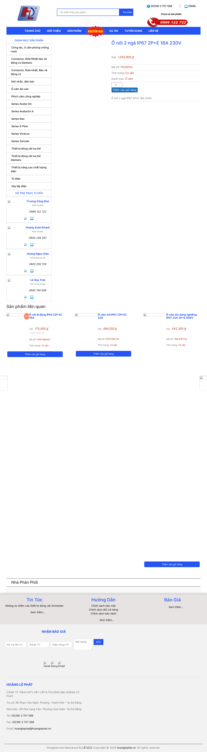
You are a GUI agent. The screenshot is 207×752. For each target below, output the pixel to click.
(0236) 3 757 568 (161, 6)
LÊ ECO (87, 747)
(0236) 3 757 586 (23, 722)
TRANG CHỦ (32, 30)
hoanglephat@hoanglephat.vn (33, 728)
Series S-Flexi (19, 126)
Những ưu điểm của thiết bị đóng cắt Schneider (34, 605)
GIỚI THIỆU (54, 30)
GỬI (98, 642)
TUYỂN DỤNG (133, 30)
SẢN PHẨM (74, 30)
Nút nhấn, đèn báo (22, 81)
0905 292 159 (37, 264)
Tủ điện (16, 178)
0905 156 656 (37, 290)
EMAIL (192, 6)
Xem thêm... (38, 612)
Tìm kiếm (127, 12)
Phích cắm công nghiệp (25, 96)
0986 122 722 (37, 211)
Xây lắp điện (19, 186)
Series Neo (18, 118)
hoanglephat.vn (126, 747)
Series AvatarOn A (22, 111)
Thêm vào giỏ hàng (124, 90)
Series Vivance (20, 133)
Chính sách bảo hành (103, 613)
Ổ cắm (129, 78)
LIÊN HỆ (153, 30)
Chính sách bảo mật (103, 605)
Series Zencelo (20, 141)
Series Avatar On (21, 103)
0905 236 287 (38, 237)
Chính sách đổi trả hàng (103, 609)
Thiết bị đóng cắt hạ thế (26, 148)
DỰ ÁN (113, 30)
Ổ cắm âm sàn (20, 89)
